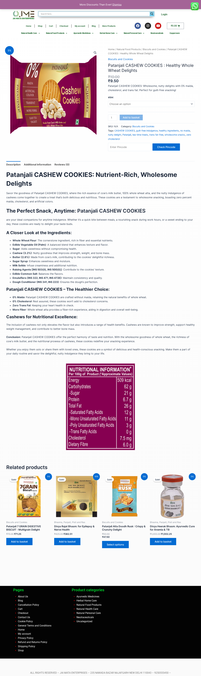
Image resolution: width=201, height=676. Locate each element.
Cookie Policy (25, 621)
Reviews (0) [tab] (62, 164)
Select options (115, 544)
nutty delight (114, 134)
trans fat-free (156, 134)
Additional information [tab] (37, 164)
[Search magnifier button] (152, 14)
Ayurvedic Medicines (82, 33)
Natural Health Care (29, 33)
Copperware (175, 33)
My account (80, 26)
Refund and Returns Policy (32, 642)
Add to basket (131, 117)
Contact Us (24, 617)
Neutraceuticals (157, 33)
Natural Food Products (55, 33)
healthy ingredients (169, 130)
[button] (95, 53)
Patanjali (126, 134)
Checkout (64, 26)
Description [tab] (13, 164)
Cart (51, 26)
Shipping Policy (26, 646)
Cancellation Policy (28, 604)
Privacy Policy (25, 638)
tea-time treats (140, 134)
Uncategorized (84, 621)
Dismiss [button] (117, 4)
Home (28, 26)
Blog (94, 26)
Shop (40, 26)
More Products (109, 26)
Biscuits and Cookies (154, 49)
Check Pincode (166, 147)
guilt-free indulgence (147, 130)
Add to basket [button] (19, 541)
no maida (185, 130)
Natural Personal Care (133, 33)
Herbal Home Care (107, 33)
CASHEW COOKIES (124, 130)
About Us (23, 596)
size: (111, 97)
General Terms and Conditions (34, 625)
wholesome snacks (175, 134)
